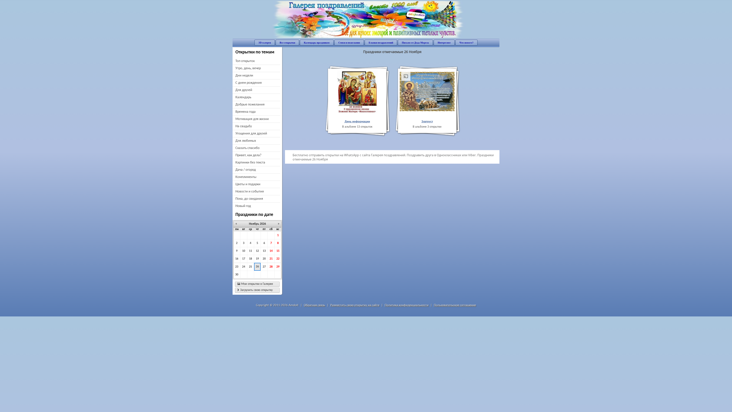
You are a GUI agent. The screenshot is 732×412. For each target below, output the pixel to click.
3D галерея (264, 42)
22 (277, 258)
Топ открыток (245, 61)
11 (250, 251)
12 (257, 251)
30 (236, 274)
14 (271, 251)
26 (257, 266)
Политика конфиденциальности (407, 305)
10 (243, 251)
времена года (245, 112)
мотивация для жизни (252, 119)
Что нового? (466, 42)
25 (250, 266)
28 (271, 266)
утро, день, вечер (248, 68)
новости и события (249, 191)
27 (264, 266)
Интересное (444, 42)
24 (243, 266)
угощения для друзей (251, 133)
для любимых (245, 141)
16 (236, 258)
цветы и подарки (247, 184)
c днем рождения (248, 83)
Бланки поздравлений (381, 42)
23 (236, 266)
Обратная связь (314, 305)
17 (243, 258)
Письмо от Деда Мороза (415, 42)
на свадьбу (243, 126)
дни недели (244, 75)
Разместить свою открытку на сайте (354, 305)
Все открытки (287, 42)
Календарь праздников (317, 42)
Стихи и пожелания (349, 42)
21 (271, 258)
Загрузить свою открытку (255, 290)
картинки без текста (250, 162)
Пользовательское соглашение (455, 305)
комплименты (245, 177)
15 (277, 251)
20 (264, 258)
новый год (243, 206)
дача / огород (245, 170)
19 (257, 258)
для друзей (243, 90)
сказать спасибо (247, 148)
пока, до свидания (249, 199)
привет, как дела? (248, 155)
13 (264, 251)
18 (250, 258)
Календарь (243, 97)
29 (277, 266)
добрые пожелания (250, 104)
